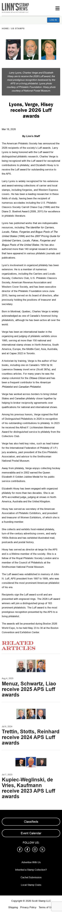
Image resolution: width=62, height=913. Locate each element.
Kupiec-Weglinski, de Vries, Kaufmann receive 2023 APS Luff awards (28, 788)
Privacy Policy (28, 907)
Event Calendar (31, 833)
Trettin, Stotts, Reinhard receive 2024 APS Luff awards (30, 737)
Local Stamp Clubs (31, 885)
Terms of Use (46, 907)
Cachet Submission (31, 877)
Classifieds (31, 821)
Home (5, 28)
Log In (53, 20)
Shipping (13, 907)
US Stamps (18, 28)
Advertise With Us (31, 862)
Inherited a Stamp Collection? (31, 870)
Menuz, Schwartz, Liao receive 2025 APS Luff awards (29, 689)
